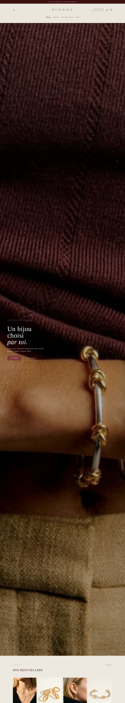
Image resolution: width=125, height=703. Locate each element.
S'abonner (14, 357)
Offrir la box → (32, 357)
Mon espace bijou (99, 9)
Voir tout (108, 664)
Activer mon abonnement (97, 10)
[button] (14, 10)
